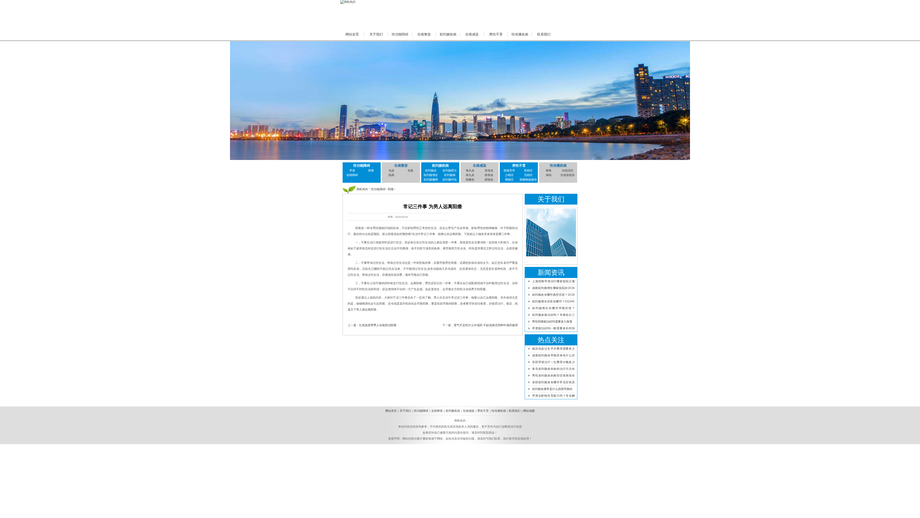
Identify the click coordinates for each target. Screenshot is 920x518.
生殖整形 (424, 34)
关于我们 (376, 34)
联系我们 (544, 34)
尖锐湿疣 (567, 170)
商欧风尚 (362, 189)
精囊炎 (470, 179)
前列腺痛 (449, 175)
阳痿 (371, 170)
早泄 (352, 170)
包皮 (391, 170)
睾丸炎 (470, 175)
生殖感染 (472, 34)
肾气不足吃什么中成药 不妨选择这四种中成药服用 (486, 325)
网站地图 (529, 410)
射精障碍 (352, 175)
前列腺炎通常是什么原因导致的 (552, 389)
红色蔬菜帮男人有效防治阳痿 (378, 325)
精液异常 (509, 170)
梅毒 (549, 170)
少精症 (509, 175)
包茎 (410, 170)
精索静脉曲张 (528, 179)
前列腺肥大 (450, 170)
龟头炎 (470, 170)
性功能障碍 (400, 34)
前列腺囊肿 (431, 179)
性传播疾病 (520, 34)
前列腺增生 (431, 175)
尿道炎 (489, 170)
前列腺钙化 (450, 179)
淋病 (549, 175)
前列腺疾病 (448, 34)
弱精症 (509, 179)
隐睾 (391, 175)
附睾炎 (489, 175)
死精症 (528, 170)
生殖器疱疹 (567, 175)
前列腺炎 (431, 170)
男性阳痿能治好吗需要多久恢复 (552, 321)
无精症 (528, 175)
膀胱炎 (489, 179)
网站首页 (352, 34)
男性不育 (496, 34)
